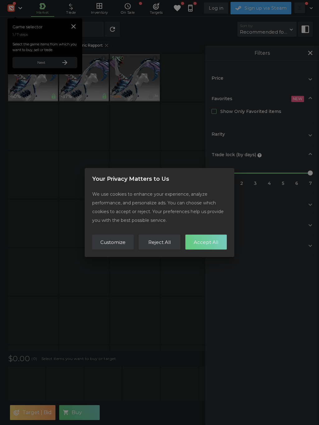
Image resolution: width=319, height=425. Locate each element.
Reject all (159, 242)
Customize (113, 242)
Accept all (206, 242)
